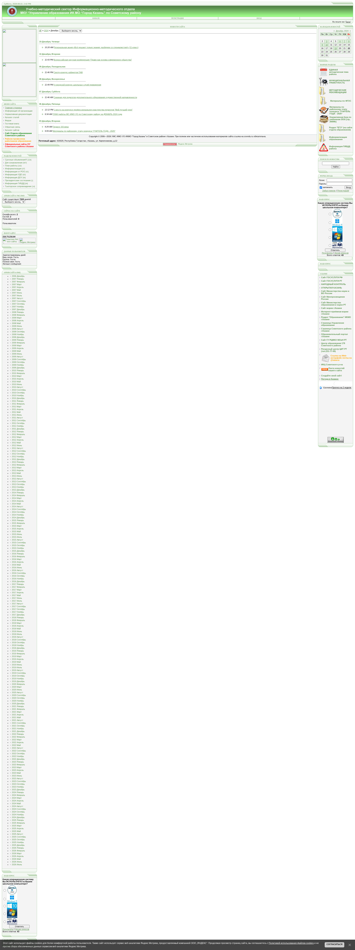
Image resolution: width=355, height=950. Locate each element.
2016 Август (17, 570)
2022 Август (17, 748)
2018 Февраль (18, 620)
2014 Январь (18, 492)
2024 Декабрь (18, 817)
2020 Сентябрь (19, 695)
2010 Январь (18, 370)
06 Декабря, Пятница (49, 104)
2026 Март (17, 853)
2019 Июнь (17, 665)
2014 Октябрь (18, 512)
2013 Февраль (18, 465)
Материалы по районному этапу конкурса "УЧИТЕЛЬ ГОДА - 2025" (84, 131)
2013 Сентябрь (19, 481)
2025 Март (17, 826)
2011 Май (16, 412)
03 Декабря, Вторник (49, 121)
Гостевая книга (12, 123)
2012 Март (17, 437)
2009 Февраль (18, 343)
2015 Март (17, 526)
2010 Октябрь (18, 393)
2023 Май (16, 773)
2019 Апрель (18, 659)
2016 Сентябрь (19, 573)
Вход (259, 18)
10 (327, 45)
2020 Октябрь (18, 698)
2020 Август (17, 692)
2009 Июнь (17, 354)
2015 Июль (17, 537)
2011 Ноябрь (18, 426)
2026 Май (16, 859)
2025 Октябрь (18, 839)
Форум (8, 120)
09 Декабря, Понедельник (52, 67)
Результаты (8, 929)
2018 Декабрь (18, 648)
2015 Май (16, 531)
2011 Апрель (17, 409)
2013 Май (16, 473)
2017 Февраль (18, 587)
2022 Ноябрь (18, 756)
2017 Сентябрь (19, 606)
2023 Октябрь (18, 784)
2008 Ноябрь (18, 334)
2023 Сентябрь (19, 781)
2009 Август (17, 356)
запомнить (328, 187)
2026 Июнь (17, 862)
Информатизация (13, 168)
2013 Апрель (18, 470)
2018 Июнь (17, 631)
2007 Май (16, 290)
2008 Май (16, 323)
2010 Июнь (17, 384)
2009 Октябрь (18, 362)
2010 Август (17, 387)
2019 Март (17, 656)
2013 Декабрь (18, 490)
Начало (96, 18)
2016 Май (16, 565)
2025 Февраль (18, 823)
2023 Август (17, 778)
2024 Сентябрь (19, 809)
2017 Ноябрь (18, 612)
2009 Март (17, 345)
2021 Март (17, 712)
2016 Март (17, 559)
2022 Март (17, 739)
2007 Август (17, 298)
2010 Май (16, 381)
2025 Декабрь (18, 845)
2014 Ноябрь (18, 515)
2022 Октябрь (18, 753)
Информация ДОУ (13, 177)
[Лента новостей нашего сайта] (324, 370)
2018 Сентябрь (19, 640)
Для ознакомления (13, 163)
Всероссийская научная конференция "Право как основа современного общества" (93, 60)
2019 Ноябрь (18, 678)
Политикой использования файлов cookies (291, 943)
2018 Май (16, 628)
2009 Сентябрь (19, 359)
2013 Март (17, 467)
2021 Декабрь (18, 731)
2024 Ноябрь (18, 814)
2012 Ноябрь (18, 456)
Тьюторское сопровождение (18, 186)
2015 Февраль (18, 523)
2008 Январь (18, 312)
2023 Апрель (18, 770)
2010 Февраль (18, 373)
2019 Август (17, 670)
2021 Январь (18, 706)
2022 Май (16, 745)
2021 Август (17, 720)
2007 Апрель (18, 287)
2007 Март (17, 284)
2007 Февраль (18, 282)
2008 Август (17, 329)
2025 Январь (18, 820)
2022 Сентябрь (19, 751)
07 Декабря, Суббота (49, 91)
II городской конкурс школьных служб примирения (77, 85)
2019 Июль (17, 667)
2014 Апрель (18, 501)
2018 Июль (17, 634)
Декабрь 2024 (342, 31)
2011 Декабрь (18, 429)
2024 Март (17, 798)
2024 (46, 30)
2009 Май (16, 351)
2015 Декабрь (18, 551)
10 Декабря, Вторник (49, 54)
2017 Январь (18, 584)
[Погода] (326, 387)
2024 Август (17, 806)
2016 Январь (18, 554)
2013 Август (17, 479)
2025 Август (17, 834)
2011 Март (16, 406)
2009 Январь (18, 340)
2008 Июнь (17, 326)
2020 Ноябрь (18, 701)
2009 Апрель (18, 348)
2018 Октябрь (18, 642)
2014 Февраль (18, 495)
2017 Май (16, 595)
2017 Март (17, 590)
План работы (11, 166)
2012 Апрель (18, 440)
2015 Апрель (18, 529)
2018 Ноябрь (18, 645)
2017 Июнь (17, 598)
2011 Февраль (18, 404)
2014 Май (16, 504)
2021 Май (16, 717)
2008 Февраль (18, 315)
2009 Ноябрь (18, 365)
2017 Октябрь (18, 609)
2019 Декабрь (18, 681)
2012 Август (17, 448)
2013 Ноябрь (18, 487)
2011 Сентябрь (19, 420)
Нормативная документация (18, 114)
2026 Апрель (18, 856)
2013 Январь (18, 462)
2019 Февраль (18, 653)
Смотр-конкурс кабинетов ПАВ (68, 72)
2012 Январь (18, 431)
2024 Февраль (18, 795)
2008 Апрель (18, 320)
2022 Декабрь (18, 759)
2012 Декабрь (18, 459)
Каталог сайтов (12, 130)
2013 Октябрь (18, 484)
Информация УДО (13, 174)
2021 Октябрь (18, 726)
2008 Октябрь (18, 331)
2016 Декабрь (18, 581)
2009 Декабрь (18, 368)
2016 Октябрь (18, 576)
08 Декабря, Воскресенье (52, 79)
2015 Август (17, 540)
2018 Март (17, 623)
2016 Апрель (18, 562)
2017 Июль (17, 601)
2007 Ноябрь (18, 307)
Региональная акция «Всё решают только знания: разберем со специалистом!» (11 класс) (96, 47)
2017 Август (17, 603)
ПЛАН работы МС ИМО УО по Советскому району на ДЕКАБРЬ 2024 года (87, 114)
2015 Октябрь (18, 545)
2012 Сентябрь (19, 451)
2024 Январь (18, 792)
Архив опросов (22, 929)
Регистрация (177, 18)
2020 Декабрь (18, 703)
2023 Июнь (17, 776)
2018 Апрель (18, 626)
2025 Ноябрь (18, 842)
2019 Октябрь (18, 676)
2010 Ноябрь (18, 395)
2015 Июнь (17, 534)
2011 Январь (18, 401)
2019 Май (16, 662)
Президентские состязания (18, 180)
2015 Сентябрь (19, 542)
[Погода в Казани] (335, 385)
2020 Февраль (18, 684)
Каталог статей (12, 117)
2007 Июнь (17, 293)
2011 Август (17, 418)
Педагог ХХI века (61, 127)
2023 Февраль (18, 764)
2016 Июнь (17, 567)
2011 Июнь (17, 415)
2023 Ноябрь (18, 787)
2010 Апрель (18, 379)
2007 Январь (18, 279)
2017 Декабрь (18, 615)
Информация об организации (18, 111)
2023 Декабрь (18, 789)
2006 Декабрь (18, 276)
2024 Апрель (18, 801)
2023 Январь (18, 762)
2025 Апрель (18, 828)
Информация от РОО (15, 171)
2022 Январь (18, 734)
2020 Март (17, 687)
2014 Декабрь (18, 517)
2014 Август (17, 506)
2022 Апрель (18, 742)
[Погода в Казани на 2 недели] (341, 387)
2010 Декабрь (18, 398)
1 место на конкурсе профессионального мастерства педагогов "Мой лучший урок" (93, 110)
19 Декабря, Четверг (49, 42)
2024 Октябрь (18, 812)
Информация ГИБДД (14, 183)
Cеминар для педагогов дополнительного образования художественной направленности (95, 97)
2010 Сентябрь (19, 390)
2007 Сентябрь (19, 301)
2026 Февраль (18, 851)
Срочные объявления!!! (16, 160)
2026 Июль (17, 864)
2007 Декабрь (18, 309)
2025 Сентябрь (19, 837)
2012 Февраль (18, 434)
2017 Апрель (18, 592)
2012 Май (16, 443)
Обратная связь (12, 127)
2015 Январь (18, 520)
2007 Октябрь (18, 304)
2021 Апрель (18, 715)
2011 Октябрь (18, 423)
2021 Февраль (18, 709)
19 (335, 48)
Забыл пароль (329, 190)
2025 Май (16, 831)
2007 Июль (17, 295)
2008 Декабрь (18, 337)
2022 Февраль (18, 737)
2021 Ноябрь (18, 728)
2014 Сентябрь (19, 509)
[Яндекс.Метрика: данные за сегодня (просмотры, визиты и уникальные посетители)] (27, 241)
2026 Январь (18, 848)
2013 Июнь (17, 476)
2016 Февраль (18, 556)
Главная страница (13, 108)
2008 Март (17, 318)
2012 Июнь (17, 445)
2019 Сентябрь (19, 673)
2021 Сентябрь (19, 723)
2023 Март (17, 767)
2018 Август (17, 637)
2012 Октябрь (18, 454)
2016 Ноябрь (18, 579)
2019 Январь (18, 651)
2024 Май (16, 803)
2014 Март (17, 498)
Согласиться (334, 944)
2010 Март (17, 376)
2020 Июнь (17, 690)
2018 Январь (18, 617)
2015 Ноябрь (18, 548)
